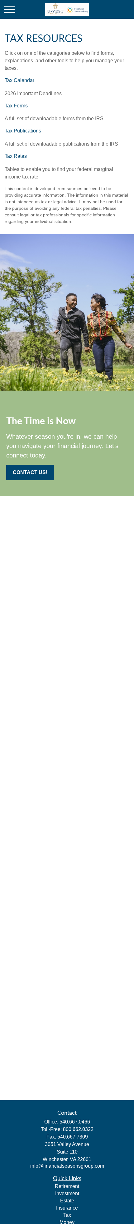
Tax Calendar (19, 80)
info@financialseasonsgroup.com (67, 1166)
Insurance (67, 1208)
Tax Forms (16, 105)
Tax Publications (23, 130)
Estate (67, 1200)
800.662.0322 (78, 1129)
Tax (67, 1215)
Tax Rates (16, 156)
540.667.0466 (75, 1121)
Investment (67, 1193)
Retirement (67, 1186)
